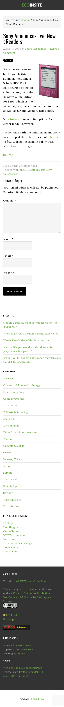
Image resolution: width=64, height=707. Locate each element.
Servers (7, 472)
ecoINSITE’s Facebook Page (25, 667)
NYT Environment (14, 535)
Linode (21, 653)
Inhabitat (8, 539)
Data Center (10, 405)
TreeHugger (10, 527)
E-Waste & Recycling (15, 412)
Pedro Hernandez (29, 589)
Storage (8, 492)
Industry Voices (12, 459)
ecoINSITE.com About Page (30, 581)
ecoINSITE (32, 5)
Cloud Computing (13, 391)
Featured (8, 439)
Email (8, 256)
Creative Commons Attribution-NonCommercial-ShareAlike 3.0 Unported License (28, 597)
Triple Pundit (11, 547)
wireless (13, 119)
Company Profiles (13, 398)
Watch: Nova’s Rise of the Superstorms (26, 340)
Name (8, 239)
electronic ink (36, 169)
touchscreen (10, 173)
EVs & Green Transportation (20, 432)
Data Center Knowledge (17, 543)
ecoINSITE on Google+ (16, 675)
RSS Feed (11, 615)
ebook (23, 169)
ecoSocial (9, 418)
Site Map (8, 619)
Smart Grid (10, 479)
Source (8, 155)
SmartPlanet (10, 551)
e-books (53, 137)
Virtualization (11, 506)
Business (8, 378)
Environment (11, 425)
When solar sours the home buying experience (30, 333)
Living (6, 465)
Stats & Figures (12, 486)
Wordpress (24, 645)
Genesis (28, 649)
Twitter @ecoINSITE (31, 671)
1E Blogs (8, 523)
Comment (9, 200)
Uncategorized (12, 499)
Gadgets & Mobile (13, 445)
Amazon (16, 146)
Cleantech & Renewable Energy (21, 385)
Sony (48, 169)
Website (8, 273)
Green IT (8, 452)
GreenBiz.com (11, 531)
